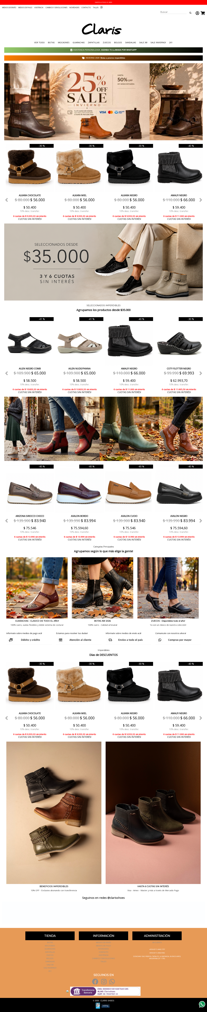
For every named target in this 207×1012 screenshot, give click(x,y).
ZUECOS (107, 42)
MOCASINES (63, 42)
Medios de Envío (9, 7)
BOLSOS (118, 42)
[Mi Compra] (202, 13)
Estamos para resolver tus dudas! (72, 633)
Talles (95, 7)
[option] (29, 182)
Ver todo (39, 42)
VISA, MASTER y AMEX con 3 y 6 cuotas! (103, 2)
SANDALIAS (130, 42)
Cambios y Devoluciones (56, 7)
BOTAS (51, 42)
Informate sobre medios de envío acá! (123, 633)
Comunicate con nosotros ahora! (170, 633)
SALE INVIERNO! (158, 42)
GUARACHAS (79, 42)
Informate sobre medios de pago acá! (24, 633)
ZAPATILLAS (94, 42)
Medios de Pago (25, 7)
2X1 (170, 42)
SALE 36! (143, 42)
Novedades (74, 7)
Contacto (86, 7)
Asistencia (38, 7)
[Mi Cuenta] (196, 13)
